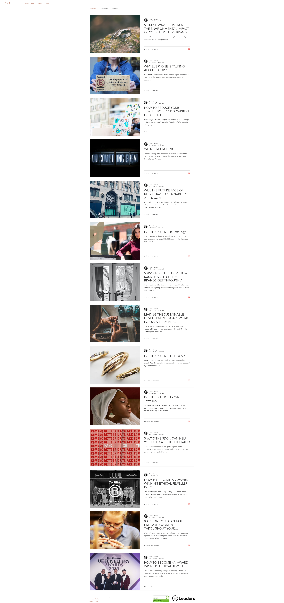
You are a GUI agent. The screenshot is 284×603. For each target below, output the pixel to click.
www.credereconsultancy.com (162, 313)
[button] (192, 279)
